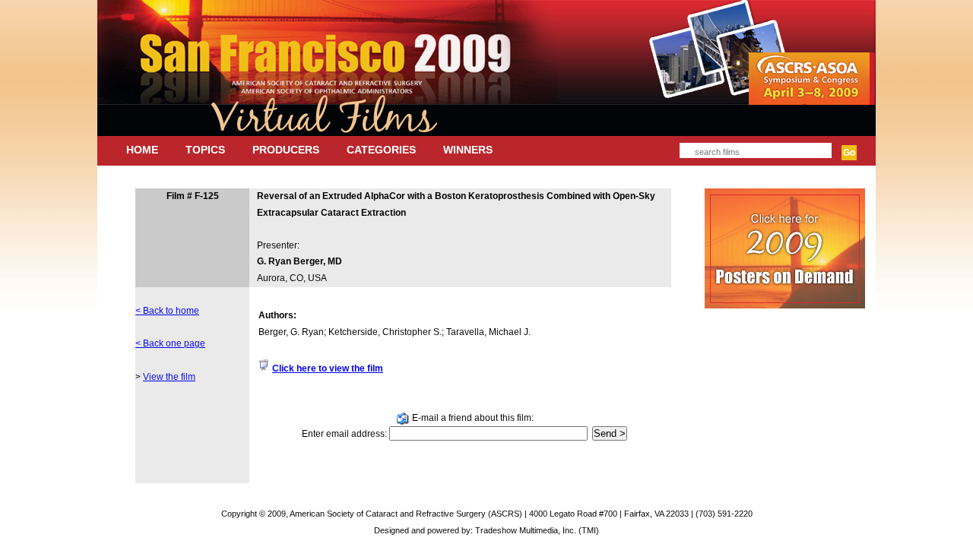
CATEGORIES (381, 150)
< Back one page (170, 343)
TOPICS (205, 150)
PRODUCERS (285, 150)
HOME (142, 150)
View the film (169, 377)
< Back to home (167, 310)
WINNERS (468, 150)
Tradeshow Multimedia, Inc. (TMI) (537, 530)
